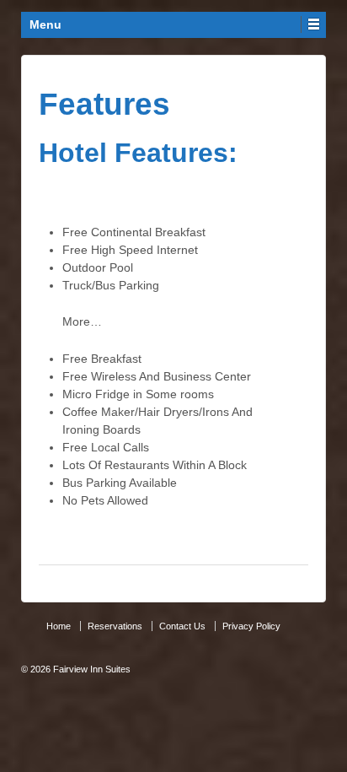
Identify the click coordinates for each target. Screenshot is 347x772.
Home (58, 626)
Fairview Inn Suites (91, 669)
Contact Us (182, 626)
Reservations (115, 626)
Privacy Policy (251, 626)
